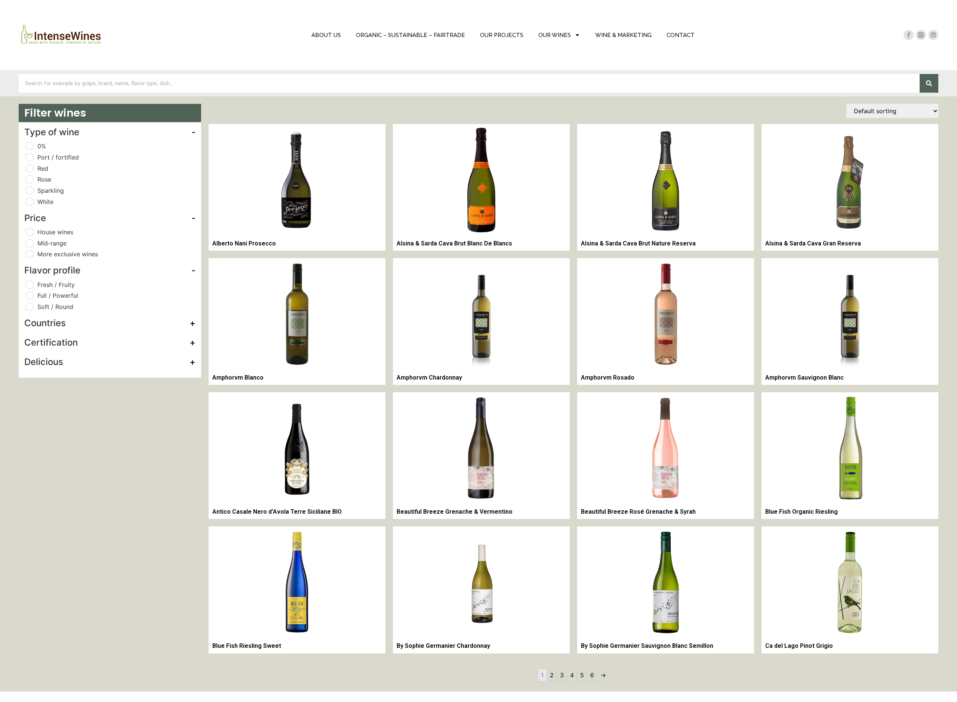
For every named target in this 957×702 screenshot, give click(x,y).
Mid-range (52, 243)
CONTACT (681, 35)
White (45, 201)
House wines (55, 232)
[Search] (929, 83)
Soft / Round (55, 306)
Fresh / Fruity (56, 284)
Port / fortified (58, 157)
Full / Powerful (57, 295)
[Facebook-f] (909, 35)
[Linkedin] (933, 35)
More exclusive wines (67, 254)
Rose (44, 179)
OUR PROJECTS (501, 35)
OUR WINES (554, 35)
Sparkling (50, 190)
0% (41, 146)
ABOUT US (326, 35)
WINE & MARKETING (623, 35)
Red (42, 168)
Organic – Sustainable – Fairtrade (410, 35)
